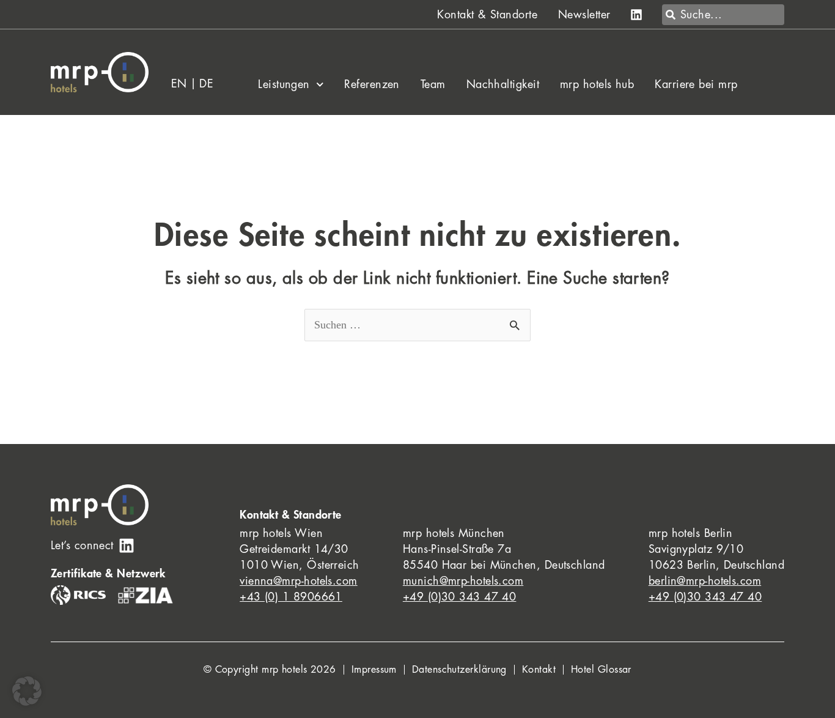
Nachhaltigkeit (502, 84)
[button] (27, 691)
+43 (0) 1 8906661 (291, 596)
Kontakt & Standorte (487, 14)
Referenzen (372, 84)
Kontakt (539, 670)
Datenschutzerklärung (459, 670)
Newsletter (584, 14)
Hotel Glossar (601, 670)
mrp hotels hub (597, 84)
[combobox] (723, 14)
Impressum (374, 670)
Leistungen (284, 84)
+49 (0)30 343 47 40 (460, 596)
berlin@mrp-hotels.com (705, 581)
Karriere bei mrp (696, 84)
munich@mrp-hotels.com (463, 581)
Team (433, 84)
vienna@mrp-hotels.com (298, 581)
